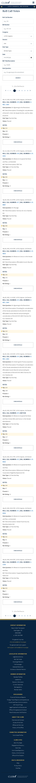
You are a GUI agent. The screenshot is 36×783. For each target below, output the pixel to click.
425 (5, 588)
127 (5, 437)
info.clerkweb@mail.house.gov (18, 642)
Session (5, 39)
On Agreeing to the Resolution (16, 107)
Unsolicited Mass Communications (18, 702)
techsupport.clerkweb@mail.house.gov (18, 647)
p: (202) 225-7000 (17, 635)
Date (4, 54)
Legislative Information (18, 654)
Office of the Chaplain (18, 755)
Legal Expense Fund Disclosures (18, 707)
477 (18, 202)
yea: (4, 128)
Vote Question (7, 68)
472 (18, 459)
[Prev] (6, 90)
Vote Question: (7, 107)
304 (5, 177)
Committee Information (18, 732)
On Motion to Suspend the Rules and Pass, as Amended (17, 160)
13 (27, 90)
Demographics (18, 687)
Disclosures (18, 694)
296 (5, 434)
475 (18, 300)
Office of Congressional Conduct (18, 710)
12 (24, 90)
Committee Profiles (18, 735)
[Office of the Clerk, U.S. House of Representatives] (11, 2)
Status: (5, 121)
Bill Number (6, 25)
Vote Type (5, 47)
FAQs (18, 763)
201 (5, 277)
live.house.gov (18, 664)
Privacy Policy (18, 765)
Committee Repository (18, 750)
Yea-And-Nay (10, 118)
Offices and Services (18, 725)
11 (22, 90)
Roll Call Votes (18, 659)
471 (18, 511)
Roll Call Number (8, 17)
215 (5, 128)
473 (18, 413)
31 (5, 229)
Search (18, 78)
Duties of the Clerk (18, 722)
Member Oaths (18, 689)
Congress (5, 32)
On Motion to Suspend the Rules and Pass (17, 466)
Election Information (18, 682)
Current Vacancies (18, 684)
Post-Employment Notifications (18, 712)
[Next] (30, 90)
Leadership (18, 679)
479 (18, 102)
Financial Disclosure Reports (18, 697)
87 (5, 488)
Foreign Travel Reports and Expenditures (18, 700)
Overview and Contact (18, 720)
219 (5, 331)
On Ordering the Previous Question (18, 362)
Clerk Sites (18, 740)
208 (5, 131)
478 (18, 153)
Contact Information (18, 625)
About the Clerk (18, 717)
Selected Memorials (18, 667)
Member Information (18, 674)
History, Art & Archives (18, 753)
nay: (4, 131)
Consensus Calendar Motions (18, 669)
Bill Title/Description (9, 61)
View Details (18, 142)
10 (19, 90)
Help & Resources (18, 760)
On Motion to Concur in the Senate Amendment (17, 258)
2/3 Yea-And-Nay (11, 167)
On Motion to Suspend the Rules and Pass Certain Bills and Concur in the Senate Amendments (17, 418)
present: (5, 134)
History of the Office (17, 727)
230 (5, 275)
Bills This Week (18, 743)
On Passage (11, 208)
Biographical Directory (18, 745)
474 (18, 356)
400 (5, 226)
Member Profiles (18, 677)
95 (5, 540)
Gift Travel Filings (18, 705)
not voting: (6, 137)
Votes (5, 125)
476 (18, 251)
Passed (7, 121)
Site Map (18, 768)
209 (5, 334)
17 (7, 186)
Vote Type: (6, 118)
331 (5, 537)
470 (18, 562)
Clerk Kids (18, 748)
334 (5, 485)
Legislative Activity (18, 657)
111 (5, 180)
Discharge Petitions (18, 662)
